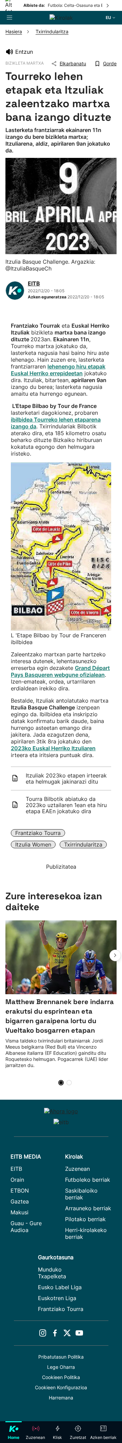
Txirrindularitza (83, 844)
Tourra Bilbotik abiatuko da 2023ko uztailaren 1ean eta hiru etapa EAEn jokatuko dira (66, 805)
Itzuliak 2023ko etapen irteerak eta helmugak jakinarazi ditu (66, 778)
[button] (115, 955)
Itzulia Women (33, 844)
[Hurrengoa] (108, 5)
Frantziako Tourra (38, 833)
